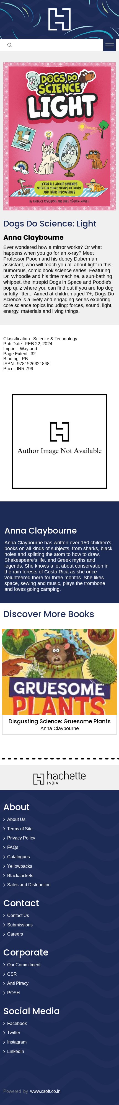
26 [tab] (21, 758)
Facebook (17, 1023)
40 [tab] (106, 758)
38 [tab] (94, 758)
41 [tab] (113, 758)
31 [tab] (52, 758)
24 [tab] (9, 758)
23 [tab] (3, 758)
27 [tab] (27, 758)
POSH (13, 992)
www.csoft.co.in (45, 1091)
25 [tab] (15, 758)
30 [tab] (46, 758)
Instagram (17, 1042)
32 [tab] (58, 758)
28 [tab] (33, 758)
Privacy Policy (21, 838)
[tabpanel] (59, 685)
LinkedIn (15, 1051)
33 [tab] (64, 758)
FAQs (12, 847)
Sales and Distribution (29, 884)
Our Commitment (23, 964)
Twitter (13, 1032)
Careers (15, 934)
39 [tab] (100, 758)
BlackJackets (20, 875)
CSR (12, 974)
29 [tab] (40, 758)
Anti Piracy (18, 983)
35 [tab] (76, 758)
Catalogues (18, 856)
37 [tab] (88, 758)
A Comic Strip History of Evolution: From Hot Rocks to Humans (59, 725)
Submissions (20, 925)
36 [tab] (82, 758)
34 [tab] (70, 758)
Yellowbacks (19, 866)
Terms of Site (20, 828)
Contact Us (18, 915)
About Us (16, 819)
